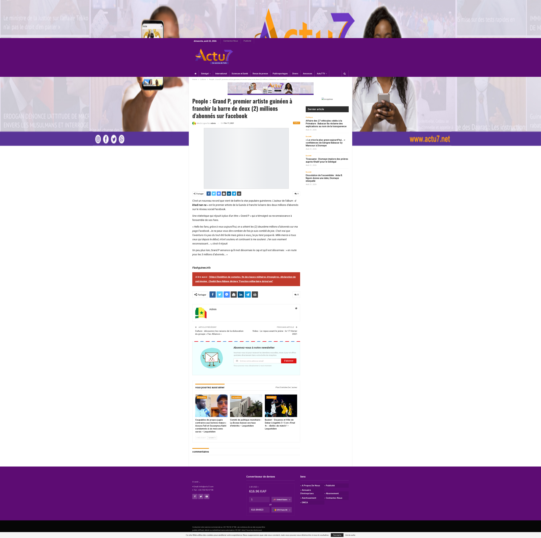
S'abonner (288, 361)
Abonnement (332, 493)
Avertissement (309, 498)
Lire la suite (350, 535)
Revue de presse (260, 73)
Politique (309, 117)
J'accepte (337, 535)
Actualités (202, 397)
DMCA (305, 502)
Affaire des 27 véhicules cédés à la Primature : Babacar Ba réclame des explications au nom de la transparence (326, 123)
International (221, 73)
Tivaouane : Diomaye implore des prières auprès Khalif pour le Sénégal (327, 160)
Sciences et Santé (240, 73)
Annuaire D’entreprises (307, 492)
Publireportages (280, 73)
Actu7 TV (321, 73)
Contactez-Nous (230, 41)
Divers (295, 73)
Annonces (307, 73)
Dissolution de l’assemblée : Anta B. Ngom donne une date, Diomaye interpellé (324, 178)
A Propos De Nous (311, 485)
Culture (296, 123)
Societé (308, 136)
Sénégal (205, 73)
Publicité (247, 41)
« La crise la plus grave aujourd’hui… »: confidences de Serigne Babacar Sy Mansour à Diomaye (325, 143)
